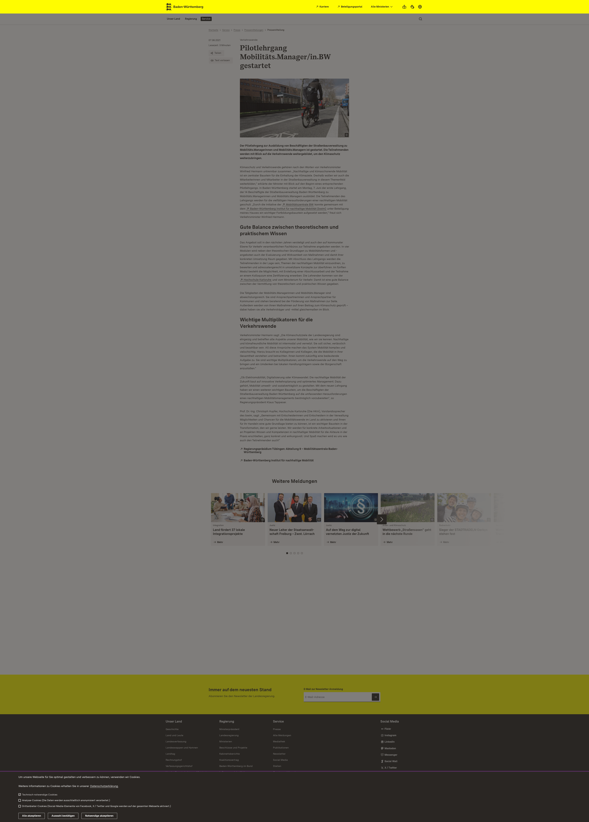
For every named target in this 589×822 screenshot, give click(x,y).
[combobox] (382, 7)
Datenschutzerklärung (104, 786)
